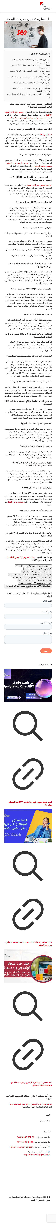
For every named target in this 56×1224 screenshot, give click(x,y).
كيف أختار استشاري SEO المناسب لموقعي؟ (35, 583)
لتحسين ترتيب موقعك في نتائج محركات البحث (26, 117)
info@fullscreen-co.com (21, 1147)
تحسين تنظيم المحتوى (42, 166)
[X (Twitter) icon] (49, 1208)
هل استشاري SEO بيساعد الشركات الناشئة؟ (34, 580)
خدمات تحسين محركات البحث (39, 185)
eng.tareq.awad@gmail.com (37, 1154)
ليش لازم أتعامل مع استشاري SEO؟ (37, 569)
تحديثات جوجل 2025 (16, 502)
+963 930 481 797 (26, 1142)
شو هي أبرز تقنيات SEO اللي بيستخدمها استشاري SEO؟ (30, 574)
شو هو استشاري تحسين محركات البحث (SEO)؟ (33, 566)
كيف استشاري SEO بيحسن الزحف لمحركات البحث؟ (32, 577)
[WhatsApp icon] (49, 1203)
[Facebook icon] (49, 1205)
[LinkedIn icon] (49, 1211)
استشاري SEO (45, 134)
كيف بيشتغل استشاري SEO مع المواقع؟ (36, 572)
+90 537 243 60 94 (26, 1137)
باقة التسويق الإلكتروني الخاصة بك (20, 557)
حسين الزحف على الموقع (17, 163)
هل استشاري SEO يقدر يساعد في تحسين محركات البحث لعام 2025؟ (28, 587)
